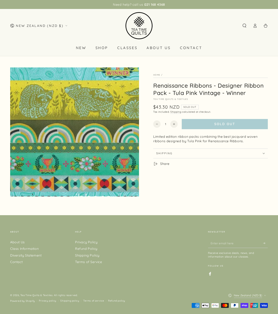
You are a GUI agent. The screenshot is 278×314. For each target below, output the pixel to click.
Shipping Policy (87, 255)
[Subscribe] (265, 243)
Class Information (24, 249)
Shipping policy (69, 300)
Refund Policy (86, 249)
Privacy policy (47, 300)
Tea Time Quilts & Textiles (170, 99)
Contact (16, 262)
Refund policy (116, 300)
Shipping (175, 111)
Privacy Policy (86, 242)
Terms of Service (88, 262)
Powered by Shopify (22, 300)
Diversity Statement (26, 255)
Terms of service (93, 300)
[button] (244, 25)
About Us (17, 242)
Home (156, 75)
